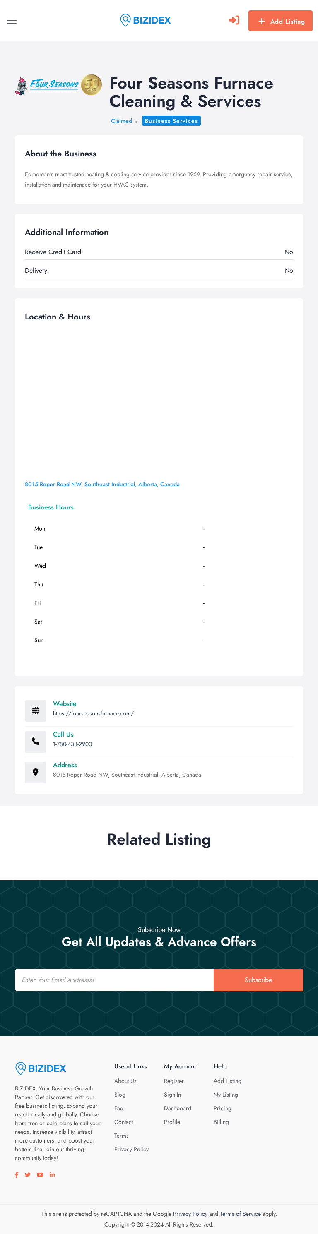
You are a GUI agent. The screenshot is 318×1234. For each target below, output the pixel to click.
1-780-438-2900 (72, 744)
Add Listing (287, 21)
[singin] (234, 20)
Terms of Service (240, 1214)
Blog (119, 1094)
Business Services (171, 121)
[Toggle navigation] (11, 20)
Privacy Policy (131, 1149)
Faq (118, 1108)
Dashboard (177, 1108)
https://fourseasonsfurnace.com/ (93, 713)
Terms (121, 1135)
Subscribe (258, 979)
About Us (125, 1081)
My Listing (226, 1094)
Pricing (222, 1108)
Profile (172, 1122)
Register (174, 1081)
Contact (123, 1122)
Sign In (172, 1094)
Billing (221, 1122)
